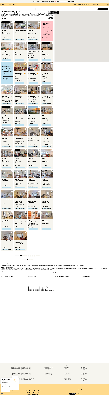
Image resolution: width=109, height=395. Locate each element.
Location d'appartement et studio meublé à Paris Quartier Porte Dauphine (38, 285)
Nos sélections (67, 365)
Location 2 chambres (67, 375)
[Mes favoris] (97, 4)
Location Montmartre (84, 375)
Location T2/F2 (66, 367)
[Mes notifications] (102, 4)
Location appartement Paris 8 (15, 375)
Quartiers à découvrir (84, 365)
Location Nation (83, 378)
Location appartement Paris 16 (26, 370)
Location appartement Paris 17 (26, 372)
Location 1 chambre (67, 374)
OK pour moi (14, 390)
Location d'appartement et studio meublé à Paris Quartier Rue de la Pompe (38, 287)
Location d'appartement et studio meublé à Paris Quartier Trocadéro (37, 288)
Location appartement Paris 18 (26, 373)
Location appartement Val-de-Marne (27, 379)
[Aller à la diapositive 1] (6, 28)
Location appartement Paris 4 (15, 370)
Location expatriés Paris (48, 373)
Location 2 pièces (67, 369)
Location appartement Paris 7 (15, 374)
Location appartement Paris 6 (15, 373)
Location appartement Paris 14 (26, 368)
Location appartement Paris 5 (15, 372)
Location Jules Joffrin (84, 373)
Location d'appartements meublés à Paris (10, 263)
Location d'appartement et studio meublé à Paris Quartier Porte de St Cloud (38, 286)
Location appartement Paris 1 (15, 367)
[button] (2, 394)
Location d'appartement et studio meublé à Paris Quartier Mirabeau (37, 283)
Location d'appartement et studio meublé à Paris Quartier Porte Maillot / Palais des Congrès (41, 290)
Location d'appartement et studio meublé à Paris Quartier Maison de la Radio (39, 282)
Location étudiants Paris (48, 372)
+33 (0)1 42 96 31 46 (7, 73)
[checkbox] (12, 22)
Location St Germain (84, 379)
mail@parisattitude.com (8, 76)
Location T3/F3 (66, 368)
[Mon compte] (107, 4)
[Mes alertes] (100, 4)
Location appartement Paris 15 (26, 369)
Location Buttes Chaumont (85, 372)
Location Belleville (83, 369)
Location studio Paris (47, 368)
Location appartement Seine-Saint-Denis (27, 378)
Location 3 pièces (67, 370)
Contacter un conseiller (6, 79)
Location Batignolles (84, 368)
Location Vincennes (84, 380)
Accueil (2, 263)
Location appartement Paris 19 (26, 374)
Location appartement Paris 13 (26, 367)
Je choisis (5, 390)
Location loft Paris (47, 369)
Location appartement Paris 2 (15, 368)
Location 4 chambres (67, 378)
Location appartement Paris (48, 367)
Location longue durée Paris (48, 370)
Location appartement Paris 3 (15, 369)
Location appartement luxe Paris (49, 375)
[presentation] (78, 4)
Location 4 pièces (67, 372)
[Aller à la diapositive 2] (7, 28)
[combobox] (19, 9)
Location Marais (83, 374)
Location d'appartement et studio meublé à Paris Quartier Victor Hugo (38, 289)
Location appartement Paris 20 (26, 375)
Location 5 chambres (67, 379)
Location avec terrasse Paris (48, 374)
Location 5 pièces (67, 373)
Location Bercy (83, 370)
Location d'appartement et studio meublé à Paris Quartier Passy (37, 284)
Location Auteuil (83, 367)
